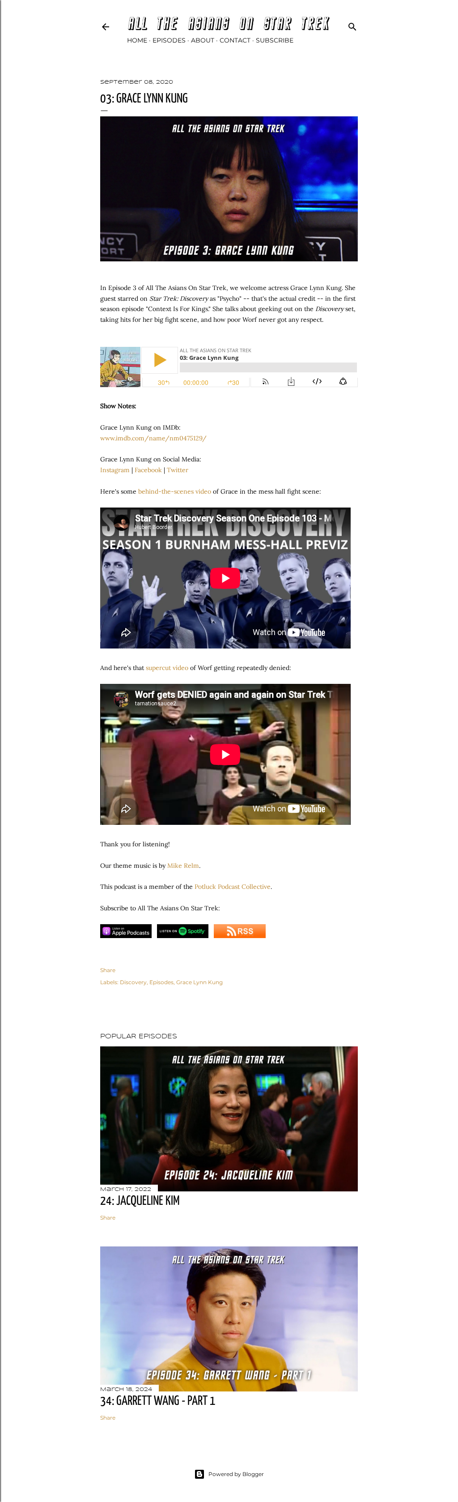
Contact (235, 40)
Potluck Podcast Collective (233, 887)
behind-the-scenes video (174, 491)
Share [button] (107, 970)
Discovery (133, 982)
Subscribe (274, 40)
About (202, 40)
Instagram (115, 470)
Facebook (148, 470)
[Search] (352, 25)
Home (137, 40)
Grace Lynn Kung (199, 982)
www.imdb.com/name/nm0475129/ (153, 438)
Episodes (169, 40)
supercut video (167, 668)
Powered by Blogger (236, 1474)
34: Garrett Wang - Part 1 (158, 1401)
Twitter (177, 470)
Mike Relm (183, 866)
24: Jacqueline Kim (140, 1201)
